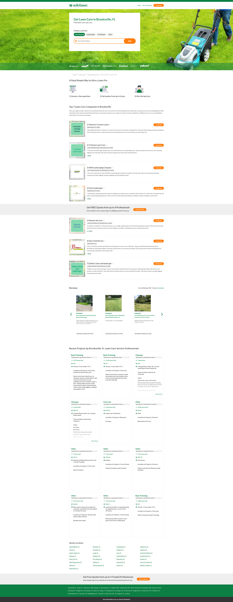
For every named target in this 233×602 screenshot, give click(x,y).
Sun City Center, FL (146, 562)
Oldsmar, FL (96, 556)
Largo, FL (95, 553)
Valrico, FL (119, 565)
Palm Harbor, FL (121, 556)
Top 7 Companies (147, 5)
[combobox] (105, 41)
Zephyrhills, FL (73, 568)
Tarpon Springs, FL (98, 565)
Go (129, 41)
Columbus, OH (83, 593)
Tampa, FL (72, 565)
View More (158, 394)
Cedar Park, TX (146, 590)
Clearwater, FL (121, 547)
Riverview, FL (120, 559)
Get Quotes (158, 5)
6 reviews (160, 288)
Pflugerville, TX (137, 590)
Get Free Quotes (139, 209)
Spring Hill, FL (120, 562)
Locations (127, 593)
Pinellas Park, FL (145, 556)
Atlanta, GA (86, 588)
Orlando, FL (101, 593)
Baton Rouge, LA (95, 588)
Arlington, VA (119, 590)
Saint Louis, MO (109, 593)
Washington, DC (92, 593)
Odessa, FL (72, 556)
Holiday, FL (119, 550)
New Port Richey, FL (146, 553)
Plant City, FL (73, 559)
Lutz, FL (118, 553)
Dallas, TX (103, 590)
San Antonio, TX (88, 590)
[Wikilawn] (78, 5)
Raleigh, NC (79, 590)
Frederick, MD (115, 588)
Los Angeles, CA (119, 593)
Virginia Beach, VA (73, 593)
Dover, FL (72, 550)
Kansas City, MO (156, 588)
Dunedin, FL (96, 550)
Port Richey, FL (97, 559)
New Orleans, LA (105, 588)
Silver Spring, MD (136, 588)
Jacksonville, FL (72, 588)
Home (139, 5)
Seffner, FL (96, 562)
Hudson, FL (143, 550)
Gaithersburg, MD (125, 588)
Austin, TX (96, 590)
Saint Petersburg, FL (75, 562)
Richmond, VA (128, 590)
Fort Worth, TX (155, 590)
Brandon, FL (96, 547)
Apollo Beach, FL (74, 547)
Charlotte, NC (72, 590)
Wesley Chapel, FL (146, 565)
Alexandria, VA (110, 590)
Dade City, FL (144, 547)
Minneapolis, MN (146, 588)
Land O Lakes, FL (74, 553)
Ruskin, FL (143, 559)
